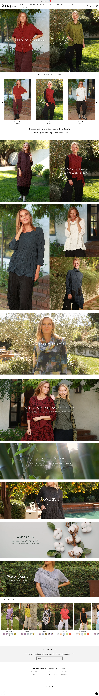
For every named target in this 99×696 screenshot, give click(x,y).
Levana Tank (82, 631)
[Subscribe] (60, 658)
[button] (50, 4)
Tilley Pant (28, 631)
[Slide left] (3, 616)
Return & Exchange (36, 672)
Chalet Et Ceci (10, 694)
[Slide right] (95, 616)
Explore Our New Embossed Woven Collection (49, 1)
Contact (33, 677)
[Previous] (2, 101)
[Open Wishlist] (93, 5)
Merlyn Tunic (46, 631)
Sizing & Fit (64, 674)
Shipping (33, 674)
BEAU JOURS (60, 4)
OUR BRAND (24, 7)
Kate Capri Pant (10, 631)
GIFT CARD (64, 672)
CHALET (50, 4)
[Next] (96, 101)
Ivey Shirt (64, 631)
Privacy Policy (53, 674)
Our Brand (52, 672)
